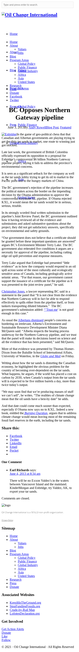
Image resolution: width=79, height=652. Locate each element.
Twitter (14, 100)
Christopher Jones (13, 291)
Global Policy (26, 63)
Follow (6, 640)
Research (15, 85)
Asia (21, 78)
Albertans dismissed (31, 320)
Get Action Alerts (13, 629)
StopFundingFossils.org (25, 606)
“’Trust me (51, 309)
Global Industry (28, 71)
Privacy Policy (7, 520)
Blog (13, 56)
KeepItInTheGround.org (25, 602)
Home (14, 42)
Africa (22, 74)
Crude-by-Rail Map (22, 610)
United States (26, 82)
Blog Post (52, 127)
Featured (65, 127)
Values (22, 49)
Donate (14, 93)
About (14, 45)
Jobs (20, 53)
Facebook (16, 96)
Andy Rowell (37, 127)
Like (4, 636)
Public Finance (27, 67)
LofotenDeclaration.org (25, 613)
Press (13, 89)
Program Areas (19, 60)
